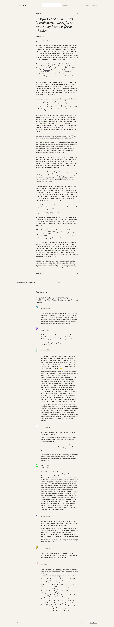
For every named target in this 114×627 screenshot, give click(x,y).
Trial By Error (21, 5)
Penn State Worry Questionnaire (51, 127)
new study (49, 55)
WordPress (93, 623)
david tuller (27, 282)
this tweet (47, 70)
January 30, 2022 (45, 549)
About (87, 5)
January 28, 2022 (45, 308)
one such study (55, 176)
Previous (38, 13)
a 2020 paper (41, 242)
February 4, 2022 (45, 564)
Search (65, 5)
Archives (94, 5)
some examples (45, 136)
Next (77, 13)
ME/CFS (33, 282)
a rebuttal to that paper (57, 254)
